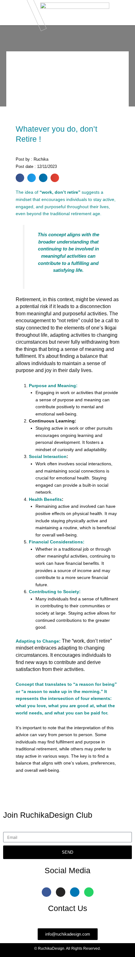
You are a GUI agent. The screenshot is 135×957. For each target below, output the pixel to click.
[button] (20, 178)
